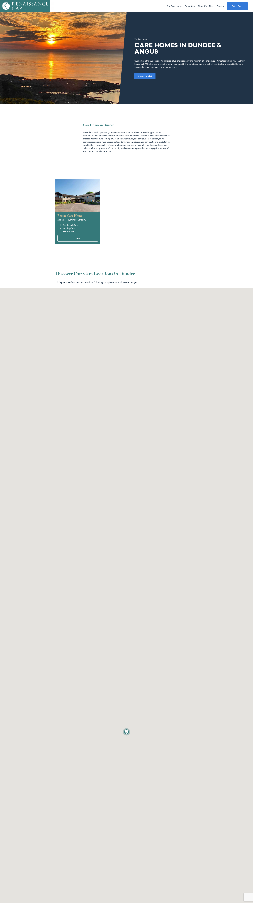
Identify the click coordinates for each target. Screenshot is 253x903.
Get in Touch (237, 6)
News (211, 6)
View (77, 238)
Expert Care (190, 6)
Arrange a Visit (145, 76)
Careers (220, 6)
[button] (126, 731)
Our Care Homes (174, 6)
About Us (202, 6)
